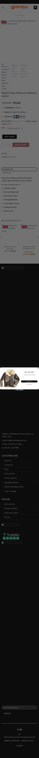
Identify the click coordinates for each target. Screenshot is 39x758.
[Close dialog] (37, 368)
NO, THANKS (29, 384)
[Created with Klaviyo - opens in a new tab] (19, 390)
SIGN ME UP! (29, 381)
